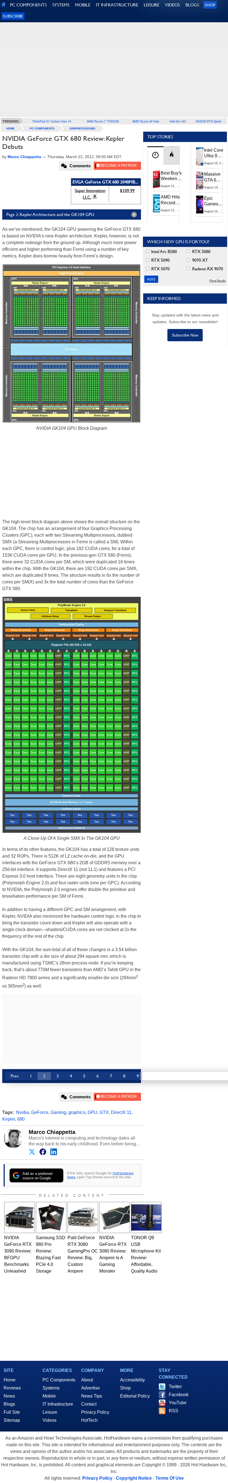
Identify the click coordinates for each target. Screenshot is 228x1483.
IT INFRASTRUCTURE (117, 5)
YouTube (178, 1402)
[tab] (155, 155)
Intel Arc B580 (163, 251)
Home (10, 1380)
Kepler (8, 1119)
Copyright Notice (134, 1478)
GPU (92, 1112)
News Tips (91, 1396)
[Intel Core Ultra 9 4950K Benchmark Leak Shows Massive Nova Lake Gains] (200, 156)
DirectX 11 (121, 1112)
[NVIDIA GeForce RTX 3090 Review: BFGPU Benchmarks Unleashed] (19, 1217)
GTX (104, 1112)
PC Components (42, 128)
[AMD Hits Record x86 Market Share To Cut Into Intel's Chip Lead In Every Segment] (156, 203)
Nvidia (22, 1112)
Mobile (49, 1396)
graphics (76, 1112)
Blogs (9, 1404)
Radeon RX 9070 (207, 268)
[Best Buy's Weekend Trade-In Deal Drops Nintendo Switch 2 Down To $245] (156, 179)
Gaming (58, 1112)
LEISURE (151, 5)
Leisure (50, 1412)
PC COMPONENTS (28, 5)
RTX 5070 (160, 268)
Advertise (90, 1388)
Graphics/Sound (82, 128)
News (9, 1396)
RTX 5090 (160, 260)
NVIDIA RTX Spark (209, 121)
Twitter (175, 1386)
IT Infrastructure (58, 1404)
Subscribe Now (185, 335)
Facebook (179, 1394)
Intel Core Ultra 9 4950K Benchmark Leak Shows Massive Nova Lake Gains (215, 153)
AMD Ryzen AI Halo (145, 121)
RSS (173, 1410)
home (10, 128)
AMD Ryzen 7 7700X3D (103, 121)
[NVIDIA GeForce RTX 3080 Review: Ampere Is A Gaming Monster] (115, 1217)
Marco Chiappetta (52, 1132)
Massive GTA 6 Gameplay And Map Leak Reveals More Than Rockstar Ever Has (214, 177)
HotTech (89, 1420)
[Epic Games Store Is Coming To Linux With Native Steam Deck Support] (200, 204)
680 (21, 1119)
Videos (49, 1420)
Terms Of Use (169, 1478)
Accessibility (132, 1380)
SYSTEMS (61, 5)
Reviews (12, 1388)
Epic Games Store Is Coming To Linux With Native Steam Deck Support (214, 201)
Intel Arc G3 (178, 121)
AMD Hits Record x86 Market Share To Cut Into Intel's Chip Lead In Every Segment (172, 200)
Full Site (12, 1412)
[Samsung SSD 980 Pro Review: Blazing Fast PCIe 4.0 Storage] (51, 1217)
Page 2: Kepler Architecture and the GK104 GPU (50, 214)
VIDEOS (172, 5)
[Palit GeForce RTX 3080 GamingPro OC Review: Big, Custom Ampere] (83, 1217)
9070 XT (199, 260)
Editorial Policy (135, 1396)
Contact (88, 1404)
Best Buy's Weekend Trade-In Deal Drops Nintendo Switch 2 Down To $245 (171, 176)
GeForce (39, 1112)
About (87, 1380)
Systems (51, 1388)
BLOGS (192, 5)
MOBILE (82, 5)
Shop (210, 5)
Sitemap (12, 1420)
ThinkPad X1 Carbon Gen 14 (51, 121)
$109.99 (127, 190)
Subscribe (13, 16)
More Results (217, 281)
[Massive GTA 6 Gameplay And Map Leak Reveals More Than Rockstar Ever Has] (200, 180)
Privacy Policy (95, 1412)
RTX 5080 (200, 251)
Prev (15, 1076)
